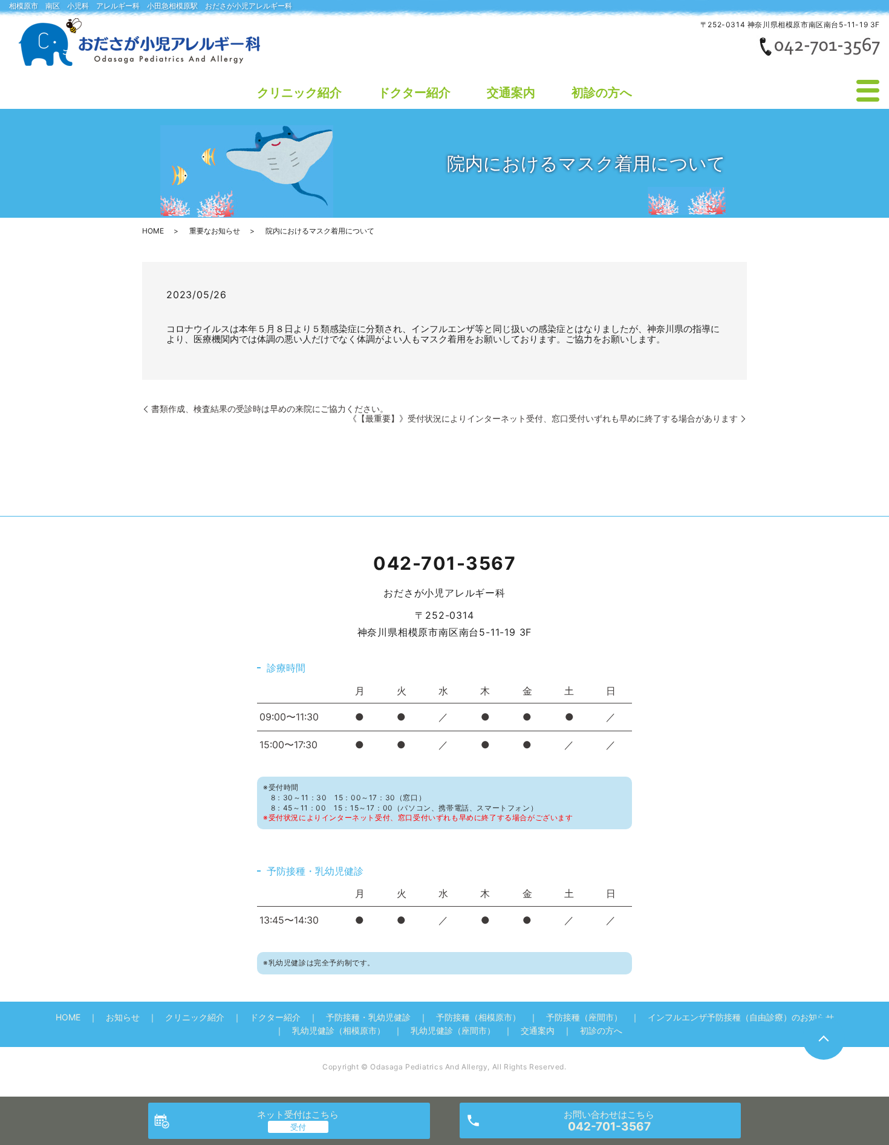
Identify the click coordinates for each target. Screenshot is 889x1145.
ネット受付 (298, 1114)
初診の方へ (602, 92)
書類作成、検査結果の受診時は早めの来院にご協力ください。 (269, 409)
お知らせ (123, 1017)
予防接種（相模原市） (478, 1017)
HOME (153, 230)
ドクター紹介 (414, 92)
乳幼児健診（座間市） (453, 1030)
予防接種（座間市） (584, 1017)
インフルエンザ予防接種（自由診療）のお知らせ (741, 1017)
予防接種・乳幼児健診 (368, 1017)
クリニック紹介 (299, 92)
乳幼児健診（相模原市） (338, 1030)
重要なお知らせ (214, 230)
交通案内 (511, 92)
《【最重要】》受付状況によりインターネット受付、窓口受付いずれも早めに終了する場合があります (543, 418)
